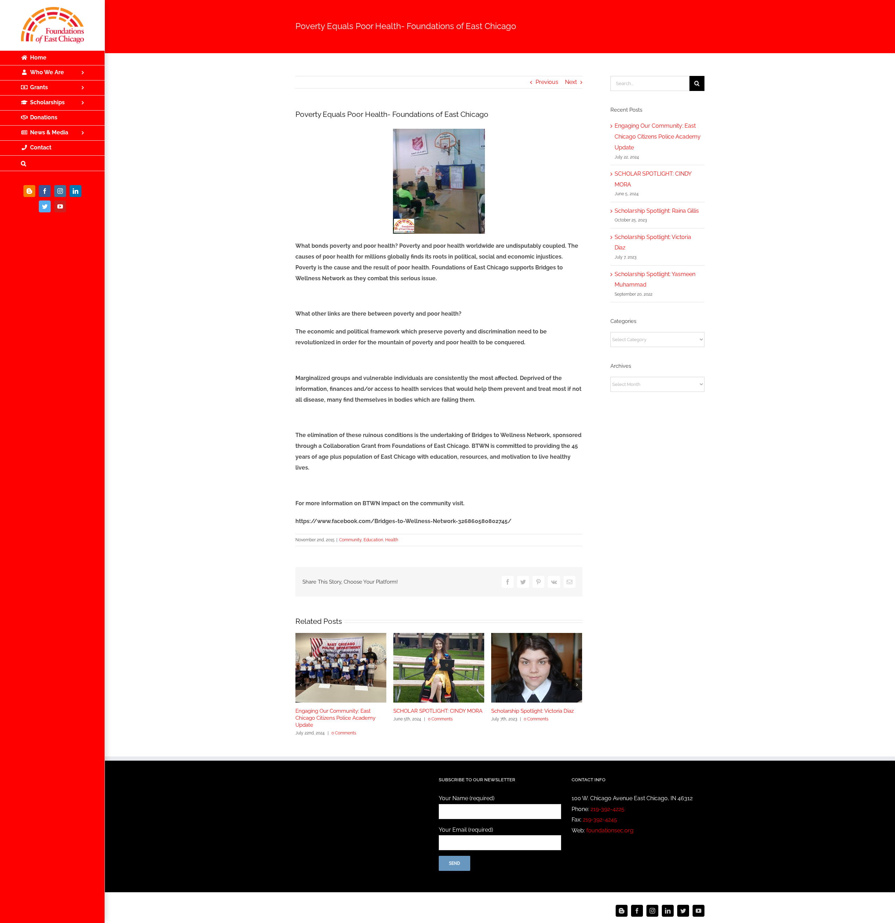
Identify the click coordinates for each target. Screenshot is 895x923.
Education (373, 539)
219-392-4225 (607, 809)
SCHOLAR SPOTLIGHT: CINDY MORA (437, 711)
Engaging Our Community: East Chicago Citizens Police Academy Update (335, 718)
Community (350, 539)
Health (391, 539)
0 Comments (343, 733)
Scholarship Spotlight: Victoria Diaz (532, 711)
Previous (547, 82)
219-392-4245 (600, 819)
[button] (52, 163)
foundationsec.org (609, 830)
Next (571, 82)
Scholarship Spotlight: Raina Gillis (657, 210)
